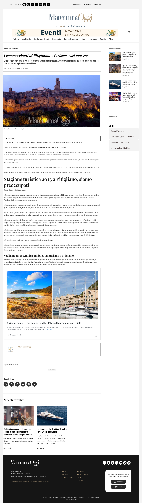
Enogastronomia (71, 39)
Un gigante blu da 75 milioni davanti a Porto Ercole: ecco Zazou (52, 430)
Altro (111, 39)
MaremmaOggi (24, 346)
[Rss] (36, 4)
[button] (6, 384)
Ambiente (26, 39)
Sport (83, 39)
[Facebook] (24, 4)
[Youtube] (40, 4)
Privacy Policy (37, 481)
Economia (56, 39)
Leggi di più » (126, 59)
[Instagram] (32, 4)
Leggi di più (7, 448)
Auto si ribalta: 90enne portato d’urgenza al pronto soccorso (129, 54)
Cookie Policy (46, 481)
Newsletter (77, 4)
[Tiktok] (44, 4)
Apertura (7, 49)
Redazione (97, 4)
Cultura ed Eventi (41, 39)
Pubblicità (87, 4)
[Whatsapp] (48, 4)
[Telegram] (28, 4)
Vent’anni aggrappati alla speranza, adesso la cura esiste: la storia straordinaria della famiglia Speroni (18, 431)
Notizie (16, 39)
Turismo (93, 39)
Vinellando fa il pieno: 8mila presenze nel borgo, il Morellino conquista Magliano (129, 96)
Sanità (103, 39)
